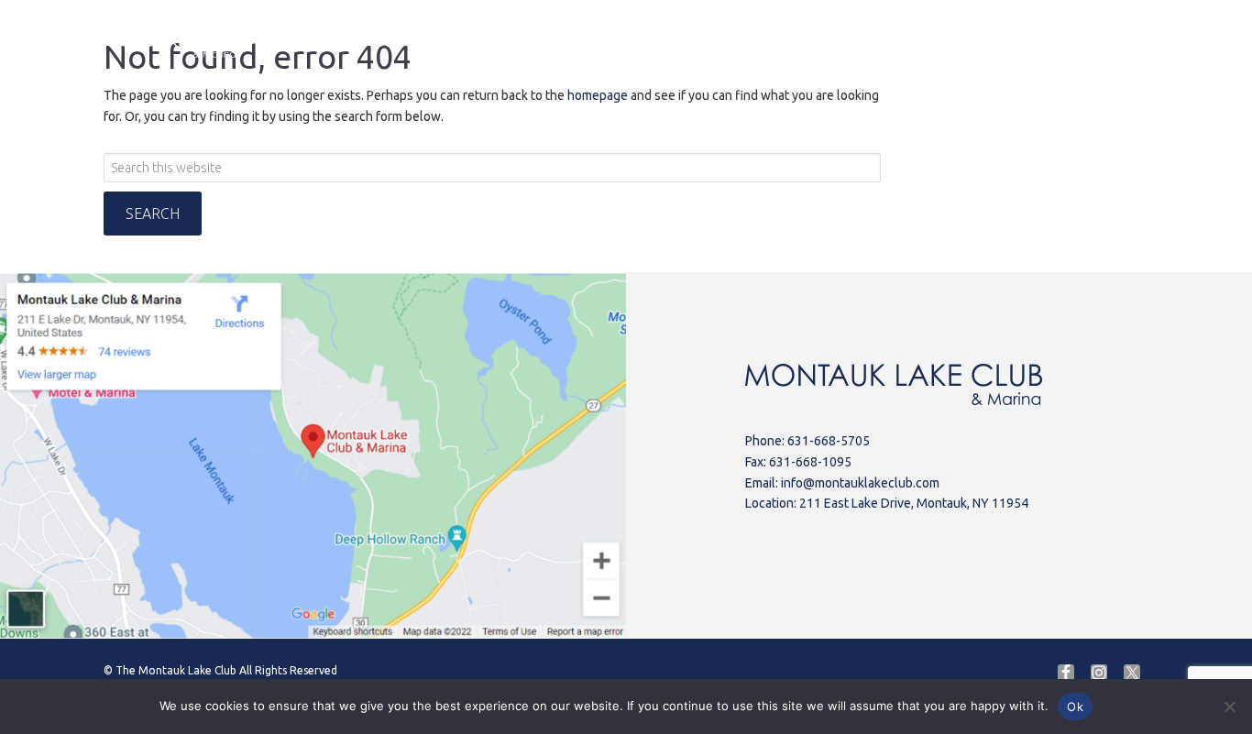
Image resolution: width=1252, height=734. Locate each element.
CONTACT (1045, 40)
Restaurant (598, 40)
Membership (1151, 37)
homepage (597, 95)
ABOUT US (403, 40)
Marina (500, 40)
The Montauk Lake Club (175, 670)
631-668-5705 (828, 440)
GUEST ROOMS (926, 40)
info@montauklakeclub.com (860, 483)
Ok (1075, 706)
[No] (1229, 706)
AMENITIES (709, 40)
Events (811, 40)
